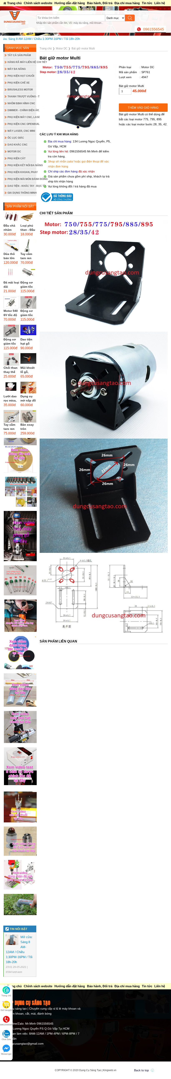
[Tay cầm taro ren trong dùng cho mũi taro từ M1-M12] (28, 245)
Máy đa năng (17, 69)
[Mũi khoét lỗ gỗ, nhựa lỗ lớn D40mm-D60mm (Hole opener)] (28, 359)
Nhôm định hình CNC (21, 103)
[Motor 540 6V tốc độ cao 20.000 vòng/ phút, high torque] (11, 302)
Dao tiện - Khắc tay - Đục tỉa (22, 185)
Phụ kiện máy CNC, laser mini (22, 117)
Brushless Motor (20, 89)
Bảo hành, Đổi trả (99, 3)
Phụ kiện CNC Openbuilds (22, 124)
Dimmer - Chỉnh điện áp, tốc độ (22, 110)
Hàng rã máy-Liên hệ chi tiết (22, 62)
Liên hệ (159, 3)
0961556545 (153, 29)
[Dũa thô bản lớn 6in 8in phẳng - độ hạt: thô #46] (11, 245)
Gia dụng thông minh (22, 192)
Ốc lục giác (16, 137)
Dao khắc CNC (18, 144)
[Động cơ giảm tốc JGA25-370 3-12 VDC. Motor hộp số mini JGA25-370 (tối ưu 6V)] (28, 274)
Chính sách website (38, 3)
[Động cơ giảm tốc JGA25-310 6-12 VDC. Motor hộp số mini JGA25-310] (28, 302)
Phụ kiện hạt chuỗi (21, 75)
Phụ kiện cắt (16, 158)
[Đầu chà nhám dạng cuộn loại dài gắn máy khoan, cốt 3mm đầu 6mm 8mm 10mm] (11, 217)
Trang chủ (14, 3)
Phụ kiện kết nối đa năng (22, 165)
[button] (78, 127)
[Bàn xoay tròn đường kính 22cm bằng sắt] (28, 416)
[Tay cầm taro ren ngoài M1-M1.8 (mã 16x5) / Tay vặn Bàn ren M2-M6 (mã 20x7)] (11, 416)
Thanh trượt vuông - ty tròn (22, 96)
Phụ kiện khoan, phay (22, 172)
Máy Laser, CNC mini (21, 130)
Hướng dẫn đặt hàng (69, 3)
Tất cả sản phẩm (19, 55)
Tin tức (147, 3)
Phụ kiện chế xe (19, 82)
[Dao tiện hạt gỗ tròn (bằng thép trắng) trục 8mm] (28, 331)
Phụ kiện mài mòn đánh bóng (22, 179)
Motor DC (14, 151)
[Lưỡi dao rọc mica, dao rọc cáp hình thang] (11, 388)
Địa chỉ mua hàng (127, 3)
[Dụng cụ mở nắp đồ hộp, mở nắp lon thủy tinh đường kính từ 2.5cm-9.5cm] (28, 388)
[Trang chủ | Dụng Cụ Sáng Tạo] (19, 17)
